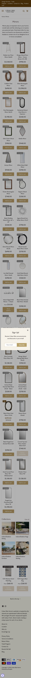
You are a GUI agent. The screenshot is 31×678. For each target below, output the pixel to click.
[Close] (28, 330)
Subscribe (22, 345)
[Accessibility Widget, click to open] (2, 675)
